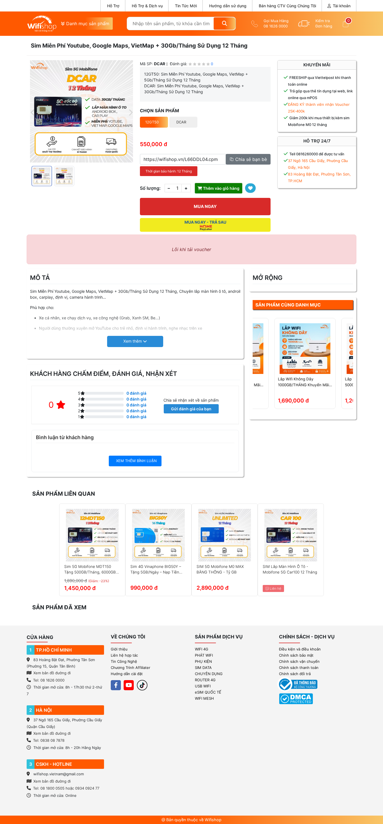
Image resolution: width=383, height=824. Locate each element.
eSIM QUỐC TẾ (208, 692)
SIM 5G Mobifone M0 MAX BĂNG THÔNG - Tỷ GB (220, 569)
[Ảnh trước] (33, 111)
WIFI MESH (204, 698)
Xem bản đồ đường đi (51, 673)
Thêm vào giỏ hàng (220, 188)
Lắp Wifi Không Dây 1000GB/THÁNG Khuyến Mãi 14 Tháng (251, 382)
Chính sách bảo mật (296, 655)
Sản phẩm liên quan (63, 493)
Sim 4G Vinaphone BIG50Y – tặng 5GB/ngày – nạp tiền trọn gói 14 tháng (155, 569)
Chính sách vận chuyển (299, 661)
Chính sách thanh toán (299, 667)
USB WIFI (203, 686)
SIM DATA (203, 667)
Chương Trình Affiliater (130, 667)
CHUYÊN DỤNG (209, 673)
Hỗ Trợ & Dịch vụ (147, 5)
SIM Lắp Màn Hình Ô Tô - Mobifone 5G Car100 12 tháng (290, 569)
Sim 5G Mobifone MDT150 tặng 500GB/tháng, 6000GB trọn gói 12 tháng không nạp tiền (91, 569)
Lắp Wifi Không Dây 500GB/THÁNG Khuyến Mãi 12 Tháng (317, 382)
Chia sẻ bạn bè (250, 159)
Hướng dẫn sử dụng (227, 5)
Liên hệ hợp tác (124, 655)
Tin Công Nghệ (124, 661)
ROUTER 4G (205, 680)
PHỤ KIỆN (203, 661)
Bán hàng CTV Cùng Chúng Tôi (287, 5)
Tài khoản (341, 5)
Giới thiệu (119, 649)
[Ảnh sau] (130, 111)
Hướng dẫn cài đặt (127, 673)
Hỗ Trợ (113, 5)
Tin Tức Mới (186, 5)
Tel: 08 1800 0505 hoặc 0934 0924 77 (66, 788)
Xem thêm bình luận (136, 460)
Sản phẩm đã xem (59, 607)
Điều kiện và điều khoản (300, 649)
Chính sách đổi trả (295, 673)
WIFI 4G (201, 649)
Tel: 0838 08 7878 (48, 740)
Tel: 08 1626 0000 (48, 680)
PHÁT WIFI (204, 655)
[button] (135, 341)
